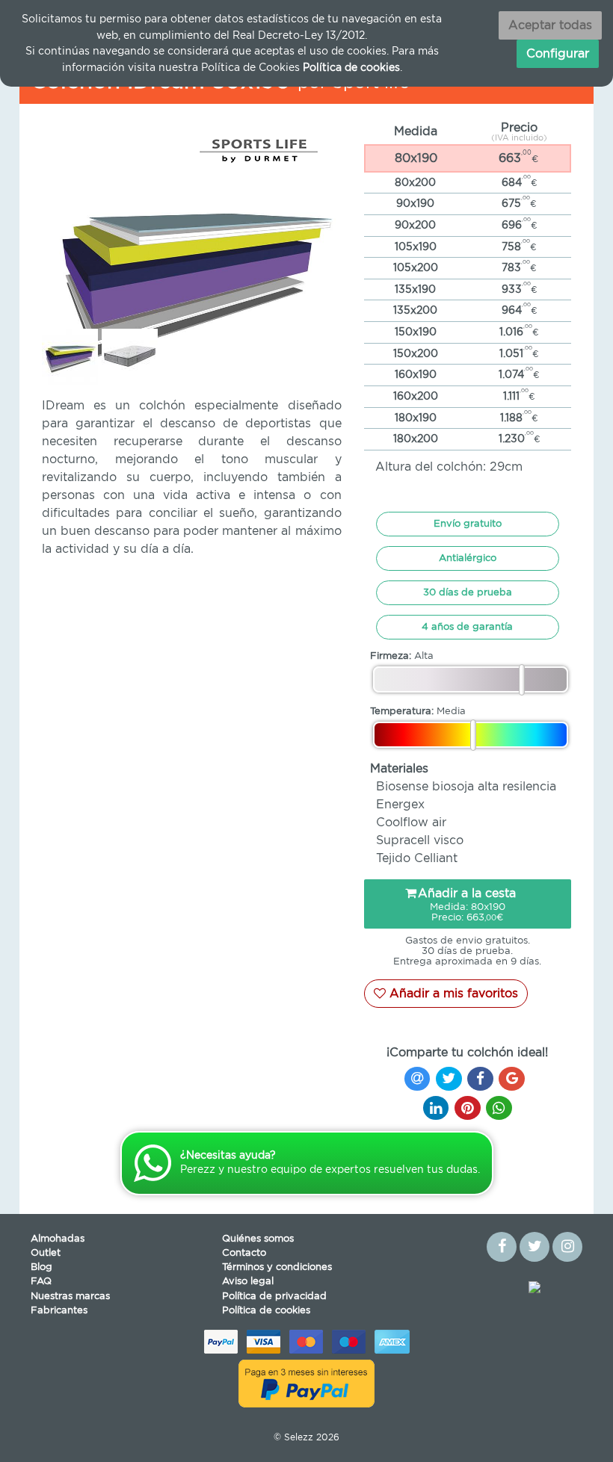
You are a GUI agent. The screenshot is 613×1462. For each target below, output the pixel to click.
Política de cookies (266, 1311)
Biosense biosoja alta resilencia (466, 787)
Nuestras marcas (70, 1296)
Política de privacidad (274, 1296)
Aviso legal (248, 1281)
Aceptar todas (550, 25)
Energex (400, 805)
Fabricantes (59, 1311)
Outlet (46, 1253)
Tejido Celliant (417, 858)
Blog (41, 1267)
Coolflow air (411, 822)
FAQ (41, 1281)
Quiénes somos (258, 1239)
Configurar (557, 54)
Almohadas (57, 1239)
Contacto (244, 1253)
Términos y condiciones (277, 1267)
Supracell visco (419, 840)
